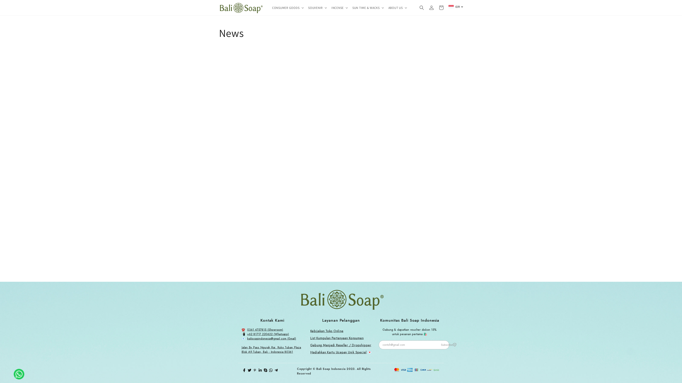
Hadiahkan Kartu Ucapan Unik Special (338, 352)
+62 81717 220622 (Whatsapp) (268, 334)
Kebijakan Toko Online (326, 331)
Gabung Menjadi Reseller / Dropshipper (340, 345)
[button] (287, 7)
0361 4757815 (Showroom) (265, 330)
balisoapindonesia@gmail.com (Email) (271, 339)
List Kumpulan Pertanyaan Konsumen (337, 338)
